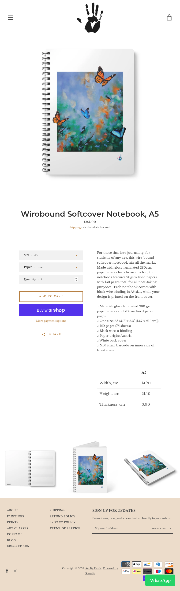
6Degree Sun (18, 546)
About (12, 510)
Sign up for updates (113, 510)
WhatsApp (160, 580)
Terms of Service (65, 528)
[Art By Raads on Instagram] (15, 571)
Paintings (15, 516)
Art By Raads (93, 568)
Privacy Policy (63, 522)
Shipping (75, 227)
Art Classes (17, 528)
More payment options (51, 320)
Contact (14, 534)
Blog (11, 540)
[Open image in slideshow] (90, 111)
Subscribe (159, 529)
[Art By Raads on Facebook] (7, 571)
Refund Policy (62, 516)
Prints (13, 522)
